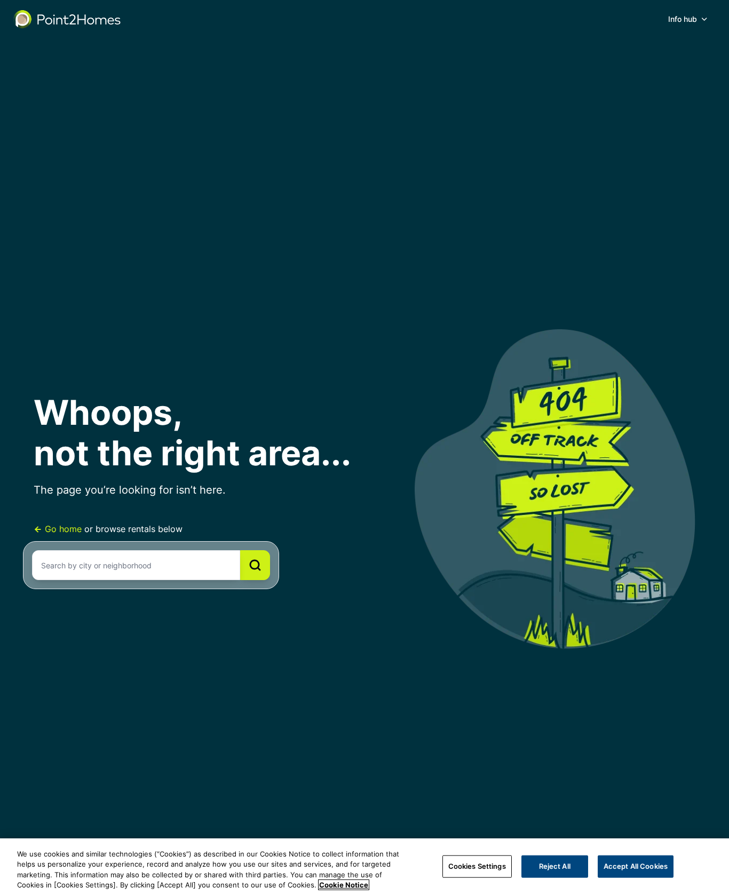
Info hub (682, 18)
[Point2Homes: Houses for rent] (68, 19)
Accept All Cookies (636, 866)
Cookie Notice (343, 885)
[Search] (255, 565)
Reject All (554, 866)
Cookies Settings (477, 866)
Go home (63, 529)
